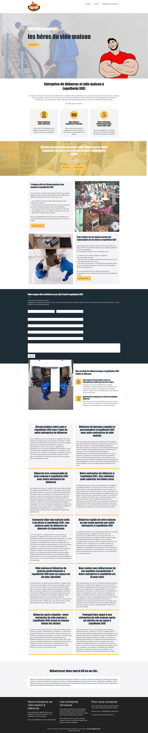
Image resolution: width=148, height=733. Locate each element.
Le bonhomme (85, 681)
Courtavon (83, 679)
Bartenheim (62, 679)
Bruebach (76, 679)
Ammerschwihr (40, 679)
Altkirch (32, 679)
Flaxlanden (90, 679)
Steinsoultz (99, 683)
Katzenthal (77, 681)
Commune (31, 336)
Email (30, 316)
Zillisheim (58, 685)
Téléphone (31, 323)
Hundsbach (53, 681)
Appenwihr (49, 679)
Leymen (93, 681)
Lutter (115, 681)
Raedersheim (76, 683)
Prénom (29, 313)
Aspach (55, 679)
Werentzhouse (49, 685)
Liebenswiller (101, 681)
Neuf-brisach (47, 683)
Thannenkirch (113, 683)
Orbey (69, 683)
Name (30, 309)
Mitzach (32, 683)
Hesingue (38, 681)
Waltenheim (33, 685)
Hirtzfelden (45, 681)
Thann (106, 683)
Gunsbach (114, 679)
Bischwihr (70, 679)
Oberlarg (64, 683)
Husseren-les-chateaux (65, 681)
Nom (57, 313)
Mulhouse (39, 683)
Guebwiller (106, 679)
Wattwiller (41, 685)
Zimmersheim (65, 685)
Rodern (83, 683)
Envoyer (31, 356)
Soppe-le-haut (91, 683)
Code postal (32, 329)
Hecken (32, 681)
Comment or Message (35, 342)
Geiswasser (98, 679)
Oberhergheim (56, 683)
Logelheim (109, 681)
